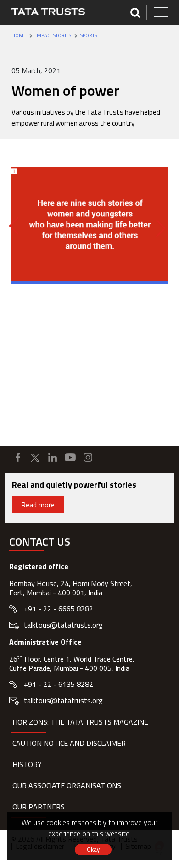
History (27, 764)
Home (18, 35)
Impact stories (53, 35)
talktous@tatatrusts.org (63, 624)
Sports (88, 35)
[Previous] (17, 225)
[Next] (157, 228)
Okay (93, 849)
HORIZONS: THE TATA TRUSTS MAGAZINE (80, 721)
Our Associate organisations (66, 785)
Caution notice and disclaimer (69, 743)
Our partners (38, 806)
